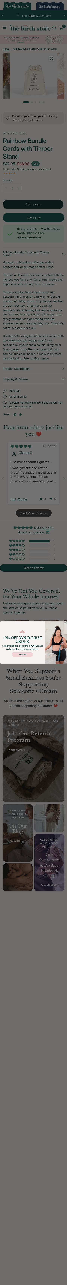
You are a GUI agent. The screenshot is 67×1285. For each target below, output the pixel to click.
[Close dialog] (65, 623)
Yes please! (22, 654)
